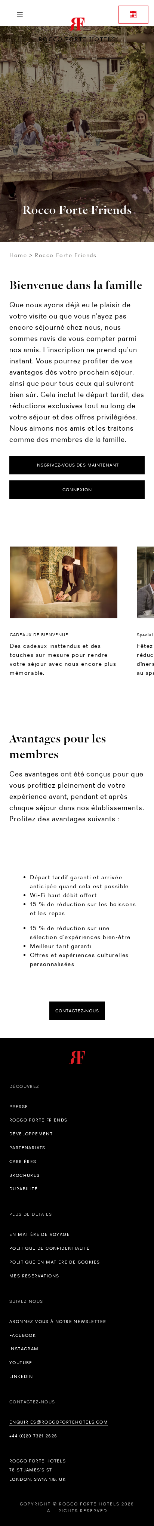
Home (18, 255)
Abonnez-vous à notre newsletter (57, 1321)
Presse (18, 1106)
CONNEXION (77, 489)
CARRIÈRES (23, 1161)
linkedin (21, 1376)
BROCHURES (24, 1175)
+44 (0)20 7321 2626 (33, 1436)
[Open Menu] (19, 15)
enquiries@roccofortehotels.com (58, 1422)
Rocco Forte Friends (38, 1120)
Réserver (133, 15)
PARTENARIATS (27, 1147)
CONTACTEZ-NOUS (77, 1010)
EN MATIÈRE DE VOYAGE (39, 1234)
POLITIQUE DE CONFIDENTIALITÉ (49, 1248)
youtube (21, 1362)
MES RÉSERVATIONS (34, 1276)
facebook (22, 1335)
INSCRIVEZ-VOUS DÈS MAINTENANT (77, 465)
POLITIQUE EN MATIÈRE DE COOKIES (54, 1262)
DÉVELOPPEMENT (31, 1133)
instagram (24, 1348)
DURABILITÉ (23, 1188)
